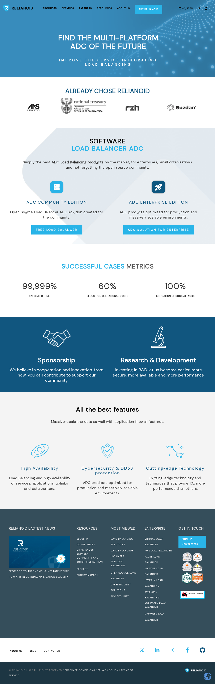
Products (50, 8)
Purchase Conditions (80, 670)
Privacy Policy (108, 670)
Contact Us (52, 650)
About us (123, 8)
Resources (104, 8)
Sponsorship (56, 360)
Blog (33, 650)
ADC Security (120, 596)
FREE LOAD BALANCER (56, 230)
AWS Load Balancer (158, 550)
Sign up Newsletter (190, 542)
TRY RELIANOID (148, 9)
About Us (16, 650)
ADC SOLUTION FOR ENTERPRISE (158, 230)
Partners (85, 8)
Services (68, 8)
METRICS (108, 266)
